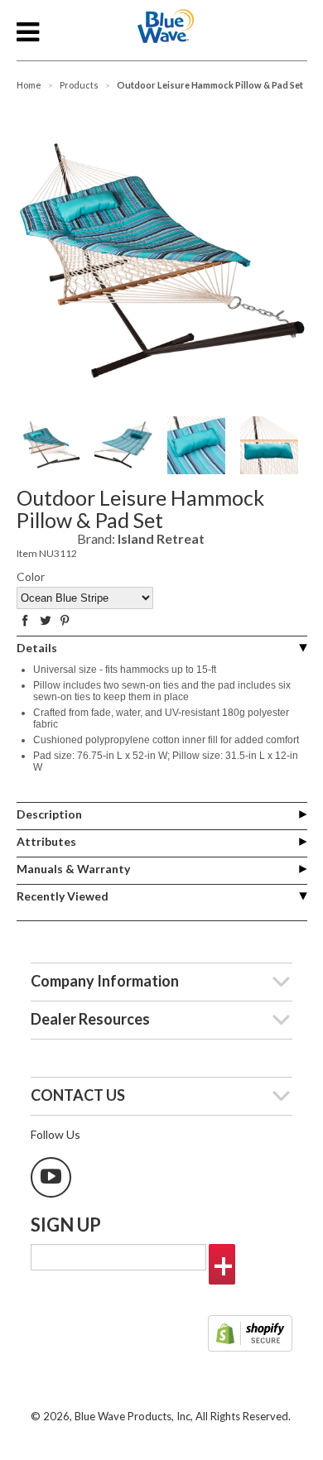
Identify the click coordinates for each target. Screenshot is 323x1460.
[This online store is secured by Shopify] (250, 1335)
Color (31, 576)
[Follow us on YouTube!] (51, 1177)
